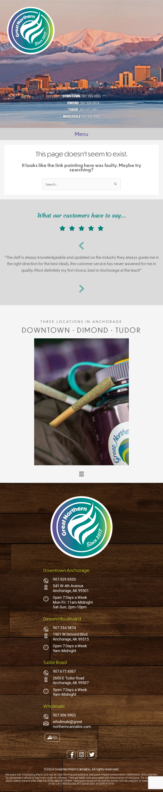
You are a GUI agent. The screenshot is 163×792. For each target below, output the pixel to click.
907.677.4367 (89, 110)
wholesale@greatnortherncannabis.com (72, 724)
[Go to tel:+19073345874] (81, 628)
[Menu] (81, 474)
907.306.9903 (91, 116)
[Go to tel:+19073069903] (81, 716)
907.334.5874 (89, 103)
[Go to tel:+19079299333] (81, 580)
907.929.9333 (91, 96)
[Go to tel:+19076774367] (81, 672)
